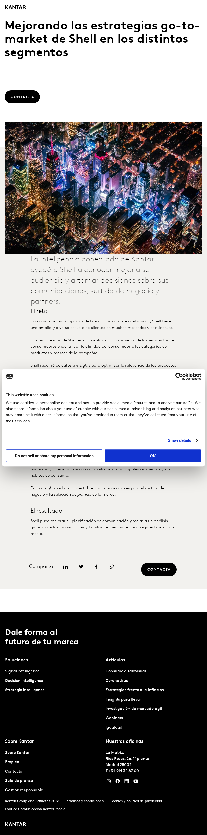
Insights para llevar (123, 700)
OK (153, 456)
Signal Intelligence (22, 671)
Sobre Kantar (17, 753)
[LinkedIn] (127, 782)
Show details (179, 440)
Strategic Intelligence (25, 690)
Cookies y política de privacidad (136, 801)
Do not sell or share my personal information (54, 456)
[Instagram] (109, 782)
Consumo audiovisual (126, 671)
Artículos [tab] (115, 660)
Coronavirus (117, 681)
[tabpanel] (53, 680)
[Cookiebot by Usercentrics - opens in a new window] (179, 376)
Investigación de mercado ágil (134, 709)
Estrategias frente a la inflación (135, 690)
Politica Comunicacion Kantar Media (35, 809)
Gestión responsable (24, 790)
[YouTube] (136, 782)
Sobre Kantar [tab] (19, 741)
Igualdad (114, 728)
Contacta (13, 772)
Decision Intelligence (24, 681)
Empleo (12, 762)
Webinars (114, 718)
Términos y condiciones (84, 801)
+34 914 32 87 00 (124, 771)
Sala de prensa (19, 781)
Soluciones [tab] (16, 660)
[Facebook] (118, 782)
